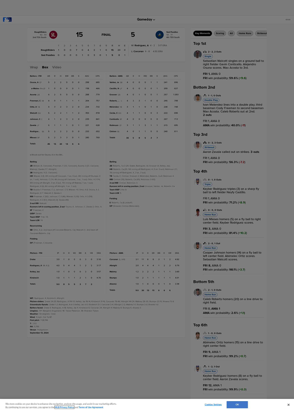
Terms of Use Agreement (91, 407)
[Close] (288, 404)
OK (237, 404)
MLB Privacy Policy (64, 407)
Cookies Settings (213, 404)
